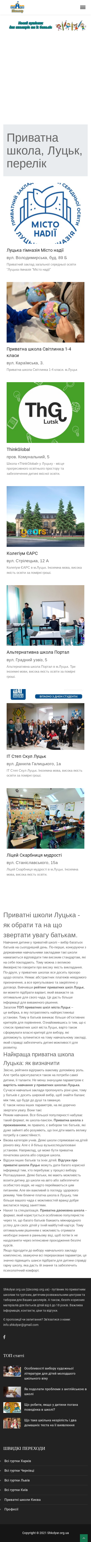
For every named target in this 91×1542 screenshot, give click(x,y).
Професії (11, 1509)
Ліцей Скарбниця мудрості (34, 855)
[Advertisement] (45, 78)
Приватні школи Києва (22, 1500)
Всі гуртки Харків (17, 1461)
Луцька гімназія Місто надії (35, 250)
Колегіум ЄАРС (22, 553)
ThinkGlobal (18, 449)
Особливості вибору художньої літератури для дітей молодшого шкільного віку (50, 1373)
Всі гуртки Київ (16, 1490)
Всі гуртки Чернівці (19, 1471)
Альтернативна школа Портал (38, 652)
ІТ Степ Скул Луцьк (26, 756)
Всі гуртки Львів (17, 1480)
